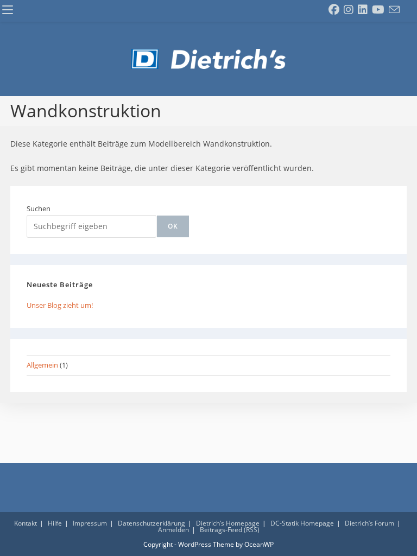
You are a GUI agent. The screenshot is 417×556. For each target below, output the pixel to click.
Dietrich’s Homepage (228, 523)
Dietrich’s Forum (369, 523)
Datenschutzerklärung (151, 523)
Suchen (38, 208)
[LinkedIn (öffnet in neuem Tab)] (362, 9)
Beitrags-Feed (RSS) (230, 529)
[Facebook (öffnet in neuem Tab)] (334, 9)
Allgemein (42, 365)
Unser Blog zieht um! (60, 305)
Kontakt (25, 523)
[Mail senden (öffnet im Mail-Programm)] (394, 10)
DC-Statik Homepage (302, 523)
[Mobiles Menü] (7, 11)
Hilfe (55, 523)
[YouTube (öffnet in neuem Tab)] (378, 9)
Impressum (90, 523)
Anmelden (173, 529)
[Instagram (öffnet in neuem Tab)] (348, 9)
